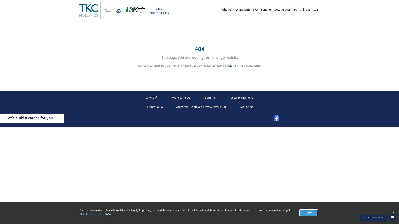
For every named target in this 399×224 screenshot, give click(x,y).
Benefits (266, 9)
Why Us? (227, 9)
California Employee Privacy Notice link (201, 107)
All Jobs (305, 9)
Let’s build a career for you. (30, 118)
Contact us (246, 107)
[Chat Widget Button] (392, 217)
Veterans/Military (286, 9)
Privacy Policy (154, 107)
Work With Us (245, 10)
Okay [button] (309, 212)
